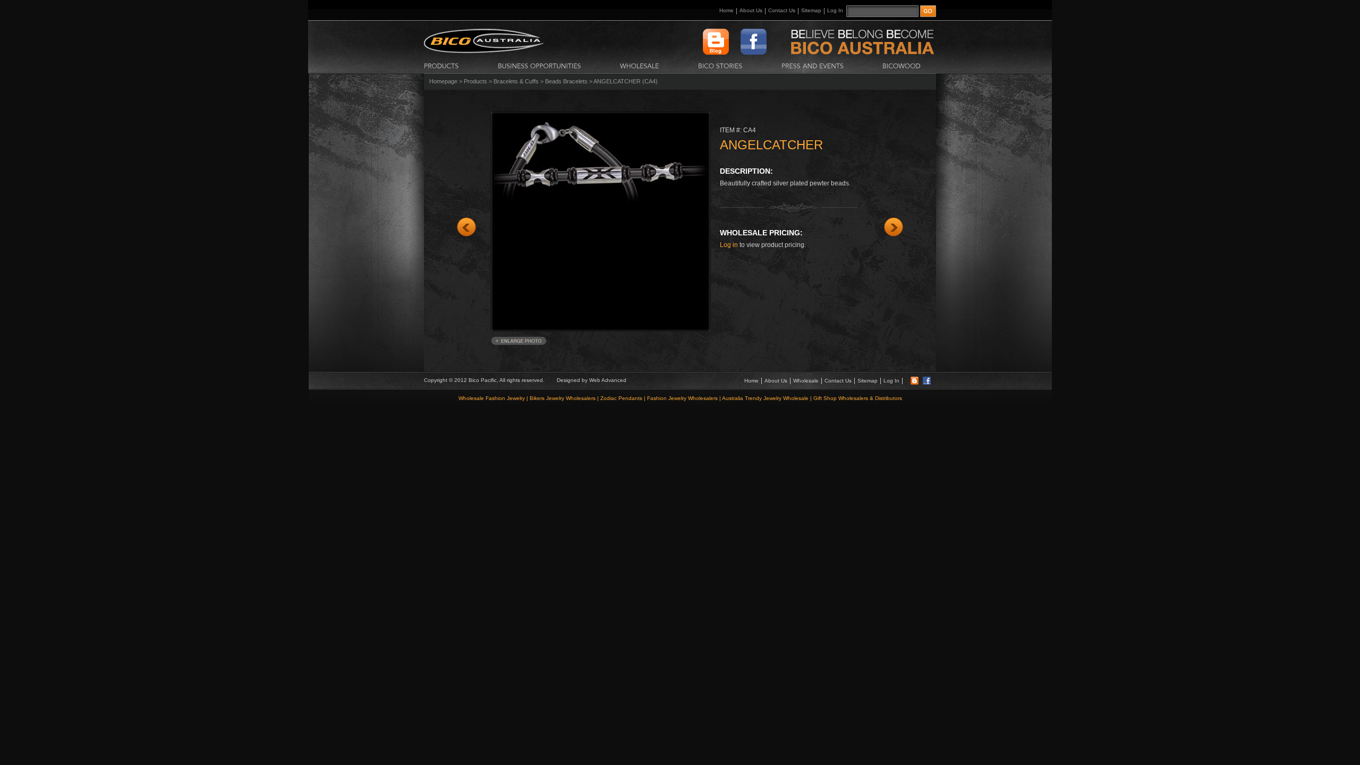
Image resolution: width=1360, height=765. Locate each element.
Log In (835, 10)
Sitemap (811, 10)
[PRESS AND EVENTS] (812, 65)
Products (475, 81)
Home (726, 10)
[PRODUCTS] (441, 65)
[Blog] (915, 383)
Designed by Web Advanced (591, 380)
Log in (729, 245)
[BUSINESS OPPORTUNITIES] (539, 65)
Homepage (443, 81)
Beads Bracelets (566, 81)
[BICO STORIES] (720, 65)
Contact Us (781, 10)
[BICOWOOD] (901, 65)
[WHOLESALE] (639, 65)
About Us (751, 10)
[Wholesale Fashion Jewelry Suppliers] (483, 51)
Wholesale (806, 381)
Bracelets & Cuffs (516, 81)
